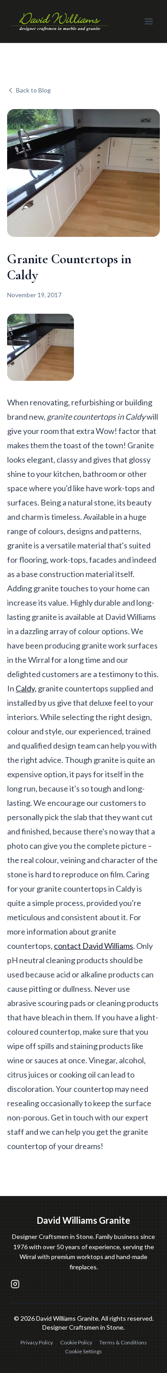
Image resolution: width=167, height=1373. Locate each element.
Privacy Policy (36, 1342)
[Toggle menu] (148, 21)
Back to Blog (33, 90)
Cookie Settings (83, 1351)
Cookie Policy (76, 1342)
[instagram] (15, 1284)
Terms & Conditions (123, 1342)
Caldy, (26, 688)
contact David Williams (93, 946)
